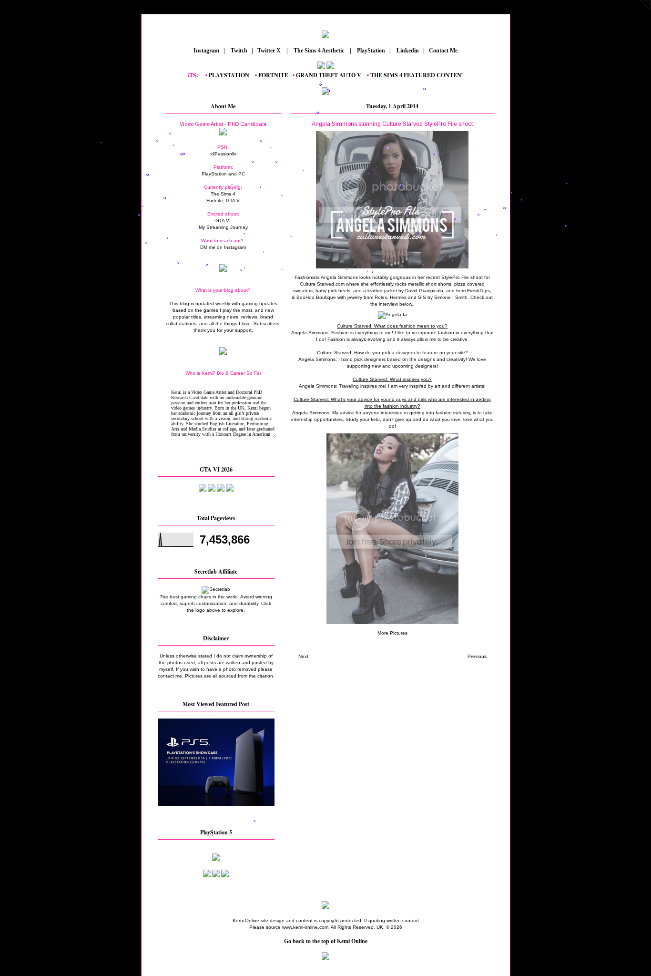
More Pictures (392, 633)
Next (303, 656)
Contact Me (444, 50)
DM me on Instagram (223, 247)
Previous (477, 656)
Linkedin (407, 50)
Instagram (205, 50)
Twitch (238, 50)
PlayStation (370, 50)
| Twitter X (268, 50)
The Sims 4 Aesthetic (318, 50)
